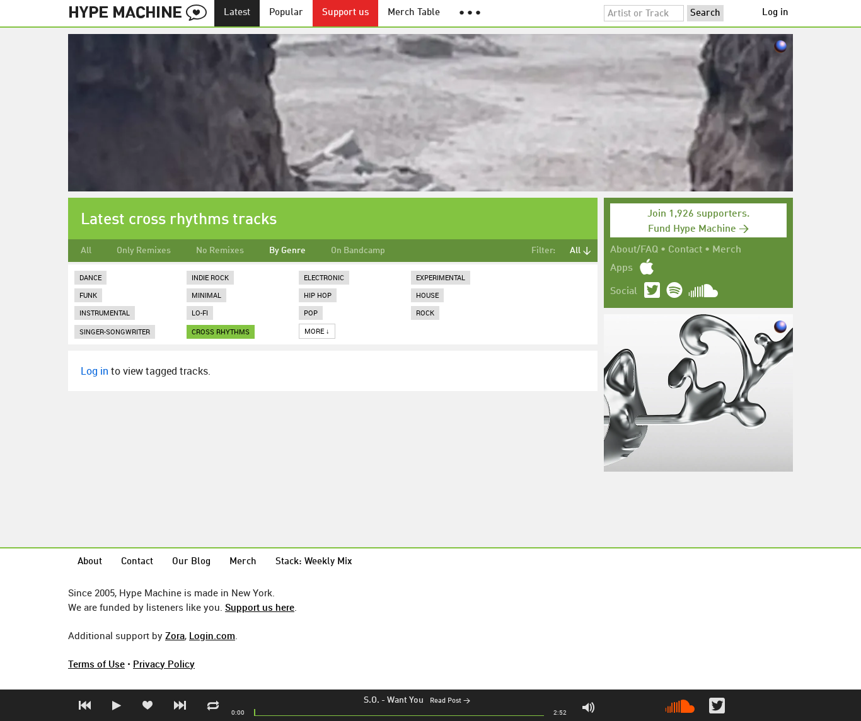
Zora (175, 635)
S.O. (371, 700)
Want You (405, 700)
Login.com (212, 635)
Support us (345, 13)
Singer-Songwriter (114, 331)
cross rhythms (221, 331)
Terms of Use (96, 663)
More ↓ (317, 331)
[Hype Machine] (141, 13)
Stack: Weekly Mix (313, 562)
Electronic (324, 277)
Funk (88, 295)
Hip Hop (318, 295)
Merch (726, 250)
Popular (286, 13)
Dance (90, 277)
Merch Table (414, 13)
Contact (685, 250)
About (90, 562)
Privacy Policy (164, 663)
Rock (425, 312)
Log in (775, 13)
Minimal (206, 295)
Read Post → (450, 701)
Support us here (259, 607)
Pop (311, 312)
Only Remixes (144, 250)
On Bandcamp (358, 250)
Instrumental (104, 312)
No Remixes (220, 250)
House (427, 295)
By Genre (287, 250)
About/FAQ (634, 250)
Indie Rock (210, 277)
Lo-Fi (200, 312)
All (86, 250)
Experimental (440, 277)
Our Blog (191, 562)
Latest (237, 13)
